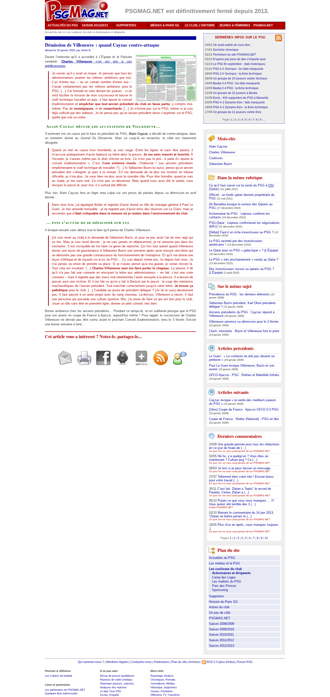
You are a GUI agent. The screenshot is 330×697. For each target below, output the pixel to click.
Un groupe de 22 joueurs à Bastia (235, 92)
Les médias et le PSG (224, 563)
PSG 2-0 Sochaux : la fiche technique (237, 73)
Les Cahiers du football (58, 675)
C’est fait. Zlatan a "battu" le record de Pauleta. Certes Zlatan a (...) (240, 490)
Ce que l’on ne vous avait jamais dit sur (239, 451)
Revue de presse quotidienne (117, 675)
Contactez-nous (141, 661)
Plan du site (179, 661)
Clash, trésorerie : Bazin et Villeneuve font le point (244, 331)
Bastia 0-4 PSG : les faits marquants (236, 83)
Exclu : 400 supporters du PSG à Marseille (240, 97)
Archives (194, 661)
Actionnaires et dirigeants (110, 32)
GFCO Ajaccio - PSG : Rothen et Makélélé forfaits (244, 375)
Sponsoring (220, 590)
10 (266, 538)
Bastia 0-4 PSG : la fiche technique (235, 88)
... (264, 119)
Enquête (114, 694)
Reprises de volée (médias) (116, 679)
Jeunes (155, 691)
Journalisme (158, 683)
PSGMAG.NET (263, 25)
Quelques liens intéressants (61, 693)
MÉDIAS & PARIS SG (165, 25)
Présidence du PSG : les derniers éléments (240, 294)
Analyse (168, 675)
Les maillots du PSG (226, 581)
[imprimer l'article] (82, 362)
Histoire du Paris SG (223, 602)
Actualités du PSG (222, 558)
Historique (156, 687)
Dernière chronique (226, 49)
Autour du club (219, 607)
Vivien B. (86, 50)
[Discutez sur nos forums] (178, 362)
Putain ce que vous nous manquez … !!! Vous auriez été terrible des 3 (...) (241, 502)
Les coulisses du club (79, 32)
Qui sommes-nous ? (91, 661)
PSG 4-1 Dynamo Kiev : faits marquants (239, 102)
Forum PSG (244, 661)
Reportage (157, 675)
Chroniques (157, 679)
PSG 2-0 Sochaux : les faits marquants (238, 68)
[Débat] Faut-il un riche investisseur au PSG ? (241, 232)
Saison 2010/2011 (221, 634)
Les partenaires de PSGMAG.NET (65, 689)
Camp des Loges (224, 577)
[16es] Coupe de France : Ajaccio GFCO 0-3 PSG (244, 409)
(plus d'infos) (226, 661)
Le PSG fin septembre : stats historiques (239, 63)
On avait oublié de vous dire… (233, 44)
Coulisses (216, 158)
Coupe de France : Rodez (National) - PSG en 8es (244, 419)
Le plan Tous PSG (110, 691)
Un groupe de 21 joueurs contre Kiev (237, 112)
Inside (221, 507)
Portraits (170, 679)
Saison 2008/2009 (221, 624)
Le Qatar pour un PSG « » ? (243, 250)
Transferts (173, 694)
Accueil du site (53, 32)
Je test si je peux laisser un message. (244, 468)
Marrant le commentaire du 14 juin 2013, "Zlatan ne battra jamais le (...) (241, 514)
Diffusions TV (158, 694)
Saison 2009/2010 (221, 629)
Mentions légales (117, 661)
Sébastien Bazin (220, 164)
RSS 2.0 (212, 661)
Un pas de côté (219, 612)
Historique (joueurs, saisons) (117, 683)
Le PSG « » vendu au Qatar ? (243, 259)
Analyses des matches (113, 687)
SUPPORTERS (126, 25)
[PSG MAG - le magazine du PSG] (77, 11)
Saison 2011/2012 (221, 640)
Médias (170, 683)
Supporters (216, 596)
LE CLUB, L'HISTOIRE (200, 25)
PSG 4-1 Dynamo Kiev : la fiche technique (240, 107)
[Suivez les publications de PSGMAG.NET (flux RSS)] (159, 362)
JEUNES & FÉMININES (234, 25)
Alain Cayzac (218, 146)
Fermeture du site (234, 54)
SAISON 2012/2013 (95, 25)
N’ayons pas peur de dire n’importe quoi (239, 59)
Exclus (104, 694)
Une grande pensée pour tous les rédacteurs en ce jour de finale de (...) (244, 446)
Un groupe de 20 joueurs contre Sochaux (240, 78)
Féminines (167, 691)
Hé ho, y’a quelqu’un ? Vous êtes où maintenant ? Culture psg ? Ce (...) (238, 458)
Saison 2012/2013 (221, 645)
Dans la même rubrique (239, 177)
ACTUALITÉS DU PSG (63, 25)
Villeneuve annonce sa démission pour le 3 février (244, 321)
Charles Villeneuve (222, 152)
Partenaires (161, 661)
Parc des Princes (224, 586)
